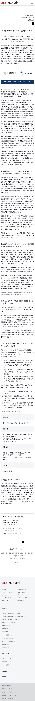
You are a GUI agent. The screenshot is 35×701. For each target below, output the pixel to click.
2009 (23, 558)
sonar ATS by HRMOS (7, 638)
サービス (4, 595)
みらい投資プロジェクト (8, 598)
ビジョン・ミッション (7, 592)
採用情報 (20, 600)
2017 (9, 556)
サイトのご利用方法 (23, 598)
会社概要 (4, 589)
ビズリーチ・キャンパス (8, 641)
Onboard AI (5, 644)
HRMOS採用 (5, 626)
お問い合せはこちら (9, 525)
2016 (13, 556)
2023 (13, 553)
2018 (32, 553)
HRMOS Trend (5, 662)
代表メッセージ (22, 589)
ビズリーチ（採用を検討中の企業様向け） (13, 616)
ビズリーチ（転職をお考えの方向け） (12, 613)
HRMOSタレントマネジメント (10, 622)
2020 (25, 553)
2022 (17, 553)
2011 (15, 558)
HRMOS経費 (5, 632)
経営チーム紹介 (22, 592)
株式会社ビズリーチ (14, 528)
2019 (28, 553)
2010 (19, 558)
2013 (25, 556)
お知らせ (18, 562)
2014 (21, 556)
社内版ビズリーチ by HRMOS (9, 619)
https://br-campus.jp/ (11, 411)
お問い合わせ (5, 600)
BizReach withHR (6, 659)
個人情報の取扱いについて (9, 689)
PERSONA (4, 647)
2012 (11, 558)
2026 (2, 553)
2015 (17, 556)
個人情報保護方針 (6, 686)
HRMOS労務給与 (6, 635)
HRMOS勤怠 (5, 629)
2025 (6, 553)
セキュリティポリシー (7, 692)
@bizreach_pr (8, 531)
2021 (21, 553)
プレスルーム (21, 595)
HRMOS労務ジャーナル (8, 665)
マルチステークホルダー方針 (9, 695)
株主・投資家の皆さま (7, 698)
